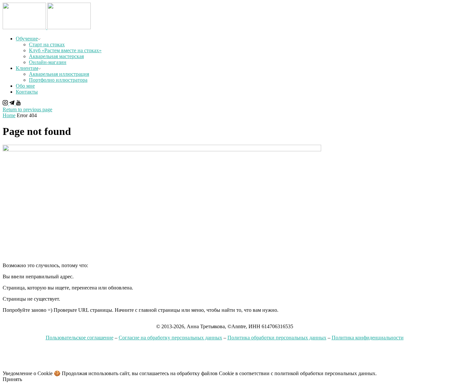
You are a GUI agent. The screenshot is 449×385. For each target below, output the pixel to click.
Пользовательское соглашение (79, 337)
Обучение (27, 38)
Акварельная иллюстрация (59, 74)
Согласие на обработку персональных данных (170, 337)
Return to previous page (27, 109)
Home (9, 115)
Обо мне (25, 86)
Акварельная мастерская (56, 56)
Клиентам (27, 68)
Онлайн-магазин (47, 62)
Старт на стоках (47, 44)
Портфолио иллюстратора (58, 80)
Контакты (27, 92)
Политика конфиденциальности (368, 337)
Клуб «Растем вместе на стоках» (65, 50)
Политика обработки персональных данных (276, 337)
